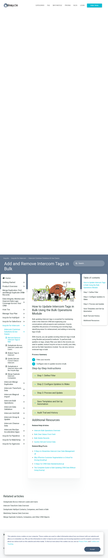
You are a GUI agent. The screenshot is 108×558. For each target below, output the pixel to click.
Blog (75, 5)
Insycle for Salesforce (12, 321)
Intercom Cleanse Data (11, 424)
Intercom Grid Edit (11, 413)
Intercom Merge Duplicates (11, 383)
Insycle (6, 258)
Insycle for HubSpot (11, 317)
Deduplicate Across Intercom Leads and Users (15, 347)
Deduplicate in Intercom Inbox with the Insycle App (15, 368)
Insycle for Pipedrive (11, 436)
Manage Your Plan (10, 313)
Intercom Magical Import (11, 395)
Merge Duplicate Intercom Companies (14, 376)
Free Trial (94, 5)
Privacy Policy (83, 541)
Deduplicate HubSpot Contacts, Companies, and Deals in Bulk (26, 509)
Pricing (68, 5)
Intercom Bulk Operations (10, 402)
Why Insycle (57, 5)
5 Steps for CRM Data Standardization (48, 464)
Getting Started (9, 282)
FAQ (48, 5)
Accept (92, 549)
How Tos (6, 309)
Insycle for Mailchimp (12, 440)
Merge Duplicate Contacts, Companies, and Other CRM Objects (26, 517)
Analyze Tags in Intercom (13, 354)
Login (82, 5)
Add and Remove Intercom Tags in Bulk (14, 340)
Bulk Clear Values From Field (44, 434)
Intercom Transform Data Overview (16, 506)
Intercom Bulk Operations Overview (47, 431)
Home (8, 278)
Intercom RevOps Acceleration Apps (12, 430)
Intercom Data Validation (10, 408)
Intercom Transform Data (12, 389)
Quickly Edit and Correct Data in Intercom (13, 361)
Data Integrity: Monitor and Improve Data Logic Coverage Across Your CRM (13, 302)
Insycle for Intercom (18, 258)
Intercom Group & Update (11, 418)
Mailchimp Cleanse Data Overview (16, 513)
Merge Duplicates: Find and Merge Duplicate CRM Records (13, 292)
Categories (40, 5)
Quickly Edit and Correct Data (44, 442)
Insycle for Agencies (11, 444)
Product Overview (10, 286)
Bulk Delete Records (41, 438)
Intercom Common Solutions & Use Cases (43, 258)
